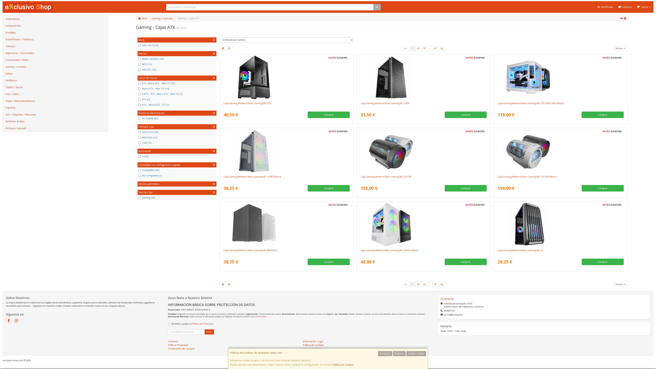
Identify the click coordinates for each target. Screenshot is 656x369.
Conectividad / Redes (17, 60)
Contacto (626, 7)
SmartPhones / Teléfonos (19, 39)
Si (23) (145, 156)
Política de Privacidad (258, 316)
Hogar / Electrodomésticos (20, 100)
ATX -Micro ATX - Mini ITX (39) (158, 83)
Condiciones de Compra (181, 348)
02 (418, 48)
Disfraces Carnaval (15, 128)
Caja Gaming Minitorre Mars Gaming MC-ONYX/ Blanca (389, 250)
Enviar (209, 331)
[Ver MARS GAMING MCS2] (560, 224)
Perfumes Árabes (14, 121)
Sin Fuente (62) (150, 118)
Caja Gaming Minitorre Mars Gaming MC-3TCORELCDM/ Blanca (531, 103)
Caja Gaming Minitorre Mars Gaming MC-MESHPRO (250, 250)
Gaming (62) (148, 197)
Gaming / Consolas (15, 66)
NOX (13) (147, 64)
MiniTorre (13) (150, 137)
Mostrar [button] (620, 48)
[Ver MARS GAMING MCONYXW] (423, 224)
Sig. (441, 48)
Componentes (13, 25)
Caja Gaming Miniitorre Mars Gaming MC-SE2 (247, 103)
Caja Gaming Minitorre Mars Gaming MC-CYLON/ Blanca (527, 176)
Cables (9, 73)
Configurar (385, 353)
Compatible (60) (150, 170)
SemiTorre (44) (150, 132)
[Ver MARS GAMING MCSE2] (286, 77)
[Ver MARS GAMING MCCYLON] (423, 151)
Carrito (644, 7)
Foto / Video (12, 94)
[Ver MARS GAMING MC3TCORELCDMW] (560, 77)
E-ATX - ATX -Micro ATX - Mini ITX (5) (162, 93)
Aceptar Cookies (416, 353)
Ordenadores (12, 18)
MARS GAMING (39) (153, 58)
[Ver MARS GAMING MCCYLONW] (560, 151)
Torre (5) (147, 142)
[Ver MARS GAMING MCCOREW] (286, 151)
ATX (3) (146, 99)
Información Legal (313, 341)
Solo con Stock (150, 45)
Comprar (328, 114)
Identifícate (606, 7)
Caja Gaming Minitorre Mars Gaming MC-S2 (521, 250)
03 (424, 48)
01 (412, 48)
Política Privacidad (178, 345)
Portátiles (10, 32)
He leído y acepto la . (193, 323)
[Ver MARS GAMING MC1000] (423, 77)
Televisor (10, 46)
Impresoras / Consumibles (19, 53)
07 (435, 48)
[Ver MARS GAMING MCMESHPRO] (286, 224)
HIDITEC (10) (149, 69)
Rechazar (399, 353)
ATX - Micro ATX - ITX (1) (155, 104)
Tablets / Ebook (14, 87)
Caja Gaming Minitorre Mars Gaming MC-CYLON (386, 176)
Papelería (10, 107)
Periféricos (11, 80)
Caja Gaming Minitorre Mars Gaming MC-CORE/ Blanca (252, 176)
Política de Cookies (343, 364)
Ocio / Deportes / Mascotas (20, 114)
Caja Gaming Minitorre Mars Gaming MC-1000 (385, 103)
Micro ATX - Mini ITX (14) (155, 88)
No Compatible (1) (152, 175)
